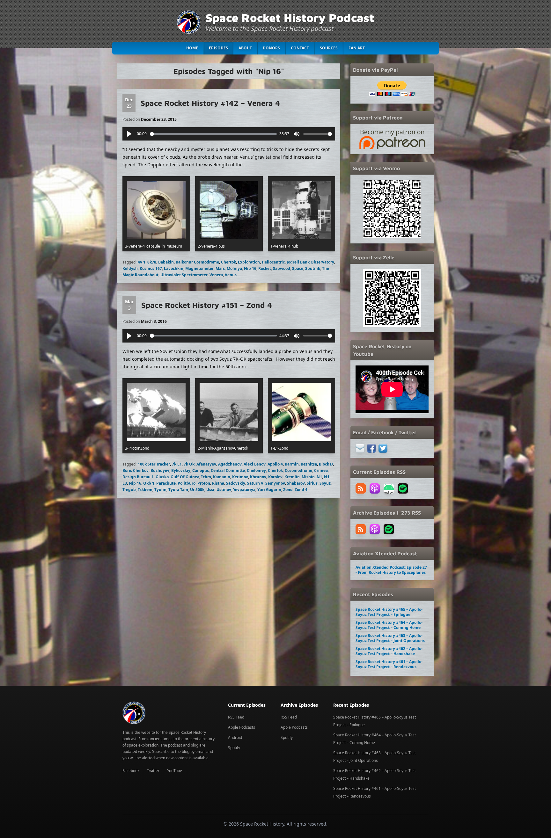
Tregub (129, 489)
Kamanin (221, 477)
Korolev (275, 477)
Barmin (292, 464)
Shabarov (296, 483)
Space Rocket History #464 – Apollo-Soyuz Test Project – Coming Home (389, 625)
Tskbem (145, 489)
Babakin (166, 262)
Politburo (186, 483)
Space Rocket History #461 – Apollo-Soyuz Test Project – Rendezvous (389, 664)
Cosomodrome (298, 470)
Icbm (206, 477)
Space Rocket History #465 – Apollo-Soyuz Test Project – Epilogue (389, 612)
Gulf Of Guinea (185, 477)
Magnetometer (199, 268)
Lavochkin (173, 268)
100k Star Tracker (154, 464)
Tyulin (160, 489)
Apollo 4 (275, 464)
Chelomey (256, 470)
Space (297, 268)
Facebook (130, 770)
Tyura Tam (178, 489)
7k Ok (189, 464)
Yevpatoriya (244, 489)
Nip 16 (250, 268)
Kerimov (240, 477)
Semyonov (275, 483)
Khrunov (258, 477)
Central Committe (228, 470)
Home (192, 48)
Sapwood (281, 268)
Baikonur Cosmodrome (197, 262)
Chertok (228, 262)
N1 (319, 477)
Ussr (210, 489)
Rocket (264, 268)
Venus (231, 275)
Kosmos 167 (151, 268)
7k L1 (177, 464)
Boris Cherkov (135, 470)
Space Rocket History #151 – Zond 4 (206, 304)
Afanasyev (206, 464)
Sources (329, 48)
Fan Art (357, 48)
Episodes (218, 48)
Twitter (153, 770)
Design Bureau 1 (138, 477)
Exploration (249, 262)
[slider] (213, 134)
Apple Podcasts (241, 727)
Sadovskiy (235, 483)
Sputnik (312, 268)
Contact (300, 48)
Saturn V (255, 483)
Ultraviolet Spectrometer (184, 275)
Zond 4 (301, 489)
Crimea (321, 470)
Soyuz (325, 483)
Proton (203, 483)
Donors (271, 48)
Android (235, 737)
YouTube (174, 770)
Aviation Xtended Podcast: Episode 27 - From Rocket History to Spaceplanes (391, 570)
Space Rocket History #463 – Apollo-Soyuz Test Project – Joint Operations (390, 638)
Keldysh (130, 268)
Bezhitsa (309, 464)
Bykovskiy (180, 470)
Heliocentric (273, 262)
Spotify (234, 747)
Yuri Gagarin (269, 489)
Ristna (218, 483)
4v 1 (141, 262)
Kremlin (292, 477)
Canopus (200, 470)
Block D (326, 464)
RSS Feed (236, 717)
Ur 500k (197, 489)
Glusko (162, 477)
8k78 (151, 262)
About (245, 48)
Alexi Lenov (255, 464)
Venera (216, 275)
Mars (220, 268)
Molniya (234, 268)
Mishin (308, 477)
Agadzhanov (230, 464)
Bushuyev (160, 470)
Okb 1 (148, 483)
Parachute (166, 483)
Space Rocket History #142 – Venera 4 (210, 102)
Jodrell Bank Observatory (310, 262)
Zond (288, 489)
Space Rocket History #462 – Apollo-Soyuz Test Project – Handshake (389, 651)
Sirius (312, 483)
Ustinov (224, 489)
